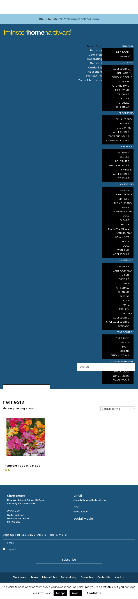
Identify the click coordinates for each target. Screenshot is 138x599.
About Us (119, 577)
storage (123, 326)
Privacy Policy (25, 549)
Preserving (122, 90)
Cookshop (95, 54)
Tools (125, 246)
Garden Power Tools (122, 214)
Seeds (125, 241)
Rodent (124, 351)
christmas (122, 107)
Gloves (124, 220)
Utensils (124, 102)
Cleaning (123, 292)
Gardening (127, 184)
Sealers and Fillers (117, 140)
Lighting (124, 224)
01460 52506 (80, 511)
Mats (126, 304)
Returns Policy (69, 577)
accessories (121, 254)
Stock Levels (19, 577)
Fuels (126, 300)
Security (123, 309)
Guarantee (87, 577)
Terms (34, 577)
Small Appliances (119, 165)
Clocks (124, 157)
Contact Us (103, 577)
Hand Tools (121, 371)
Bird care (96, 50)
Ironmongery (120, 376)
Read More (94, 593)
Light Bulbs (122, 161)
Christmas (122, 287)
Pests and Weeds (118, 228)
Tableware (122, 94)
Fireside (124, 296)
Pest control (125, 332)
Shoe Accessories (117, 322)
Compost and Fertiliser (123, 197)
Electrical (127, 146)
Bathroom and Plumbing (122, 273)
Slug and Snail (120, 355)
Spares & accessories (122, 172)
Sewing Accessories (122, 315)
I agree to (19, 549)
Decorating (126, 113)
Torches (123, 178)
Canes (125, 283)
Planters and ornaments (123, 235)
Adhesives (123, 266)
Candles (124, 279)
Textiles (124, 98)
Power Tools (121, 380)
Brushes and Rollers (124, 121)
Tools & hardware (90, 80)
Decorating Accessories (122, 130)
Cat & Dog (122, 338)
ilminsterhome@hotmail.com (90, 500)
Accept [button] (60, 593)
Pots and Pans (120, 85)
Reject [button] (76, 593)
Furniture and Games (123, 205)
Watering (123, 250)
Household (126, 260)
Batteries (123, 152)
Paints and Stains (118, 136)
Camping (123, 190)
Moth (125, 346)
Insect (125, 342)
